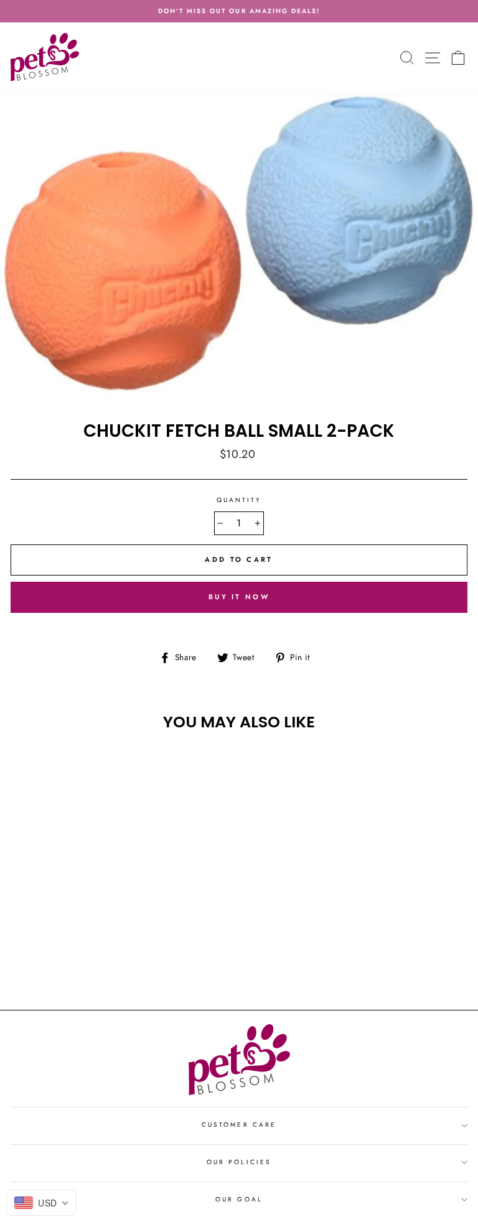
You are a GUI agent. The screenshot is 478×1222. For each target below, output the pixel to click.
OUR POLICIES (239, 1162)
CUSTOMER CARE (239, 1124)
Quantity (239, 500)
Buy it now (239, 597)
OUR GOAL (238, 1199)
